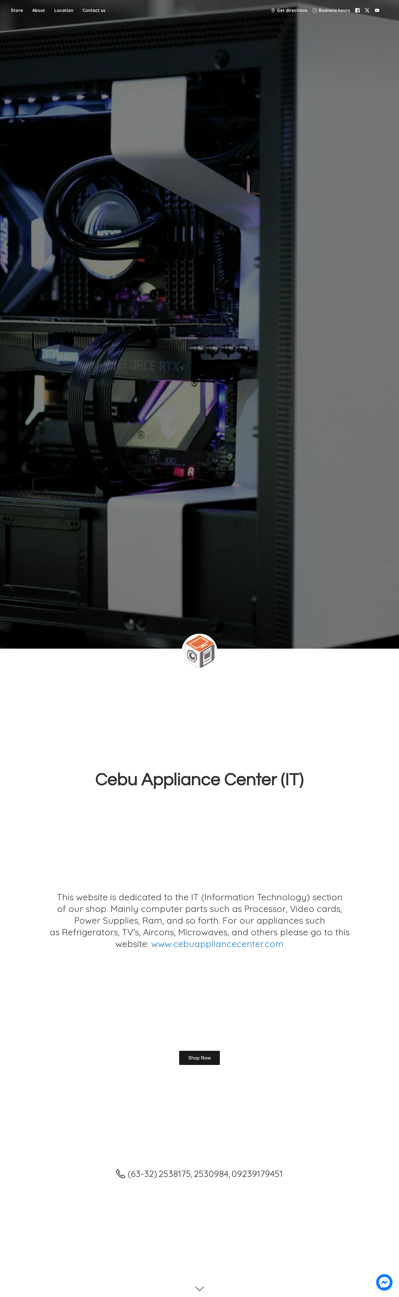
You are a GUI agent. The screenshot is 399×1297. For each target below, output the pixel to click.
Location (63, 10)
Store (17, 10)
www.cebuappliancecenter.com (217, 943)
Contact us (94, 10)
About (38, 10)
